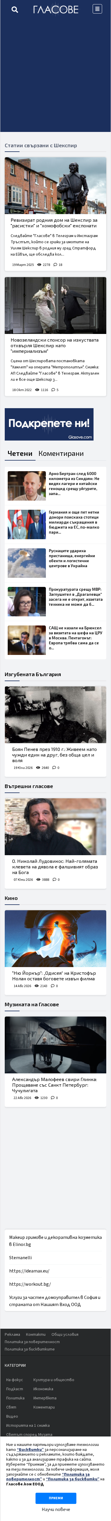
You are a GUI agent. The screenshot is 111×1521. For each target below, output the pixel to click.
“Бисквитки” (30, 1450)
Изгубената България (33, 674)
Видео (12, 1416)
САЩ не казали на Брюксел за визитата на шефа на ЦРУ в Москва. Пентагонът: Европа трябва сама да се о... (75, 637)
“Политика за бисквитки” (72, 1479)
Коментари (44, 1407)
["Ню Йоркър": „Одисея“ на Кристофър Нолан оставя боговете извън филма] (55, 938)
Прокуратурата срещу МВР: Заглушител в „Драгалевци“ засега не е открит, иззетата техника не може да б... (76, 597)
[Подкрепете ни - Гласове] (49, 424)
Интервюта (45, 1398)
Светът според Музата (29, 1435)
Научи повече (56, 1509)
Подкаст (14, 1389)
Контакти (36, 1335)
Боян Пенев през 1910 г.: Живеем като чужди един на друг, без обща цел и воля (54, 754)
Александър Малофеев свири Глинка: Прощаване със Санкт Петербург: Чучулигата (54, 1084)
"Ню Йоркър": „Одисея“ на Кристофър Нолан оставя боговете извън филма (54, 975)
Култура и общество (53, 1380)
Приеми (56, 1498)
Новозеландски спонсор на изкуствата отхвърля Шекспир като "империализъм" (55, 345)
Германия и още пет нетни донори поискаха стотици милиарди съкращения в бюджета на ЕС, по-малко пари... (74, 522)
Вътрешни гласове (29, 786)
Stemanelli (20, 1257)
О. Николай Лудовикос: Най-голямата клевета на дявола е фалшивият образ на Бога (55, 866)
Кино (11, 898)
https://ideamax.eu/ (29, 1271)
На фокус (14, 1380)
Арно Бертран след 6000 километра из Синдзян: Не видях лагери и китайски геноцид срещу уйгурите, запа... (74, 483)
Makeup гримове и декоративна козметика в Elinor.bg (55, 1241)
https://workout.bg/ (30, 1284)
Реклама (12, 1335)
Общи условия (65, 1335)
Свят (11, 1407)
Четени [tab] (20, 453)
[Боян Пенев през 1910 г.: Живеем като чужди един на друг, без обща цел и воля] (55, 714)
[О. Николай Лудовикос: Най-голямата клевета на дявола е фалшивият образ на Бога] (55, 826)
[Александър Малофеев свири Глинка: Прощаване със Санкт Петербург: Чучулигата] (55, 1045)
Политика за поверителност (32, 1342)
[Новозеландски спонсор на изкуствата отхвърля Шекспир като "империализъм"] (55, 305)
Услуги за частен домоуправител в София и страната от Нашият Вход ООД (54, 1301)
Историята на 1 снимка (28, 1426)
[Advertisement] (55, 76)
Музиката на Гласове (32, 1004)
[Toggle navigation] (97, 9)
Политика (15, 1398)
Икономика (43, 1389)
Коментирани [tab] (61, 453)
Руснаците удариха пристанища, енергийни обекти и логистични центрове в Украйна (72, 558)
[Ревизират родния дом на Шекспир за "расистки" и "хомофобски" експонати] (55, 185)
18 (60, 264)
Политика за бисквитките (30, 1349)
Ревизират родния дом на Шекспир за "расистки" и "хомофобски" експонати (54, 222)
